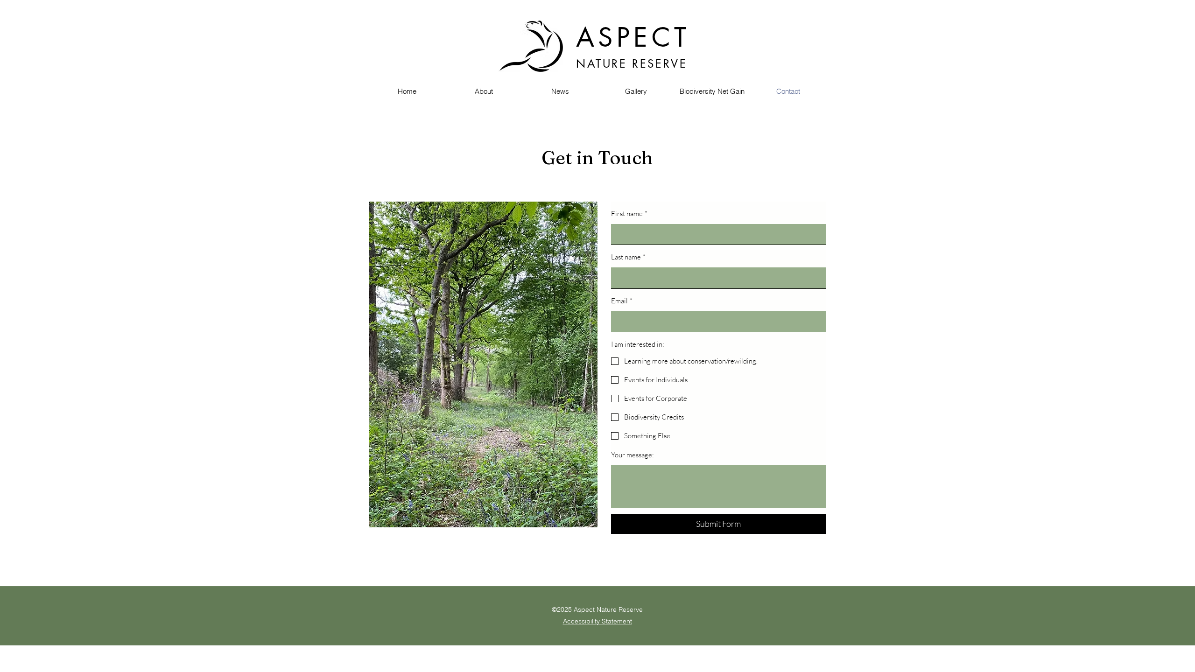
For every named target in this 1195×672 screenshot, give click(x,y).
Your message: (632, 454)
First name (629, 213)
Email (622, 300)
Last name (628, 256)
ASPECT (633, 37)
